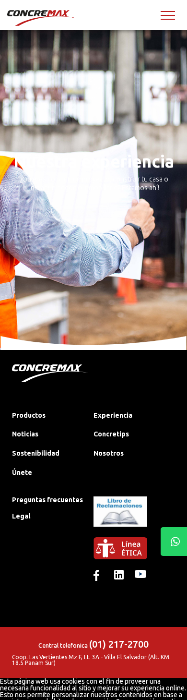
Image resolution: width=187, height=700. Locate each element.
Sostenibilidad (35, 453)
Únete (22, 472)
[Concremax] (41, 18)
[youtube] (140, 575)
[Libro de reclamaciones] (120, 534)
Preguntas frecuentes (47, 499)
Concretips (111, 434)
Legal (21, 516)
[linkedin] (120, 575)
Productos (29, 415)
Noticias (25, 434)
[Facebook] (99, 575)
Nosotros (109, 453)
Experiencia (113, 415)
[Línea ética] (134, 553)
